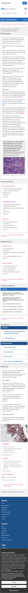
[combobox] (12, 13)
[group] (14, 332)
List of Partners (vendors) (7, 578)
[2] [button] (24, 95)
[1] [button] (23, 95)
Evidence (4, 516)
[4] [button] (20, 113)
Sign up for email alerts (7, 539)
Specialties (4, 507)
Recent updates (5, 505)
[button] (22, 20)
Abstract (8, 391)
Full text (4, 391)
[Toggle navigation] (25, 8)
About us (4, 533)
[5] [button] (22, 113)
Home (3, 503)
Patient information (6, 512)
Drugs (3, 518)
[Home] (8, 9)
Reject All (14, 586)
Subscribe (4, 531)
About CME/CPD (5, 535)
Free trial (4, 528)
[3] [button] (22, 97)
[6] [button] (23, 113)
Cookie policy (8, 569)
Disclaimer (4, 547)
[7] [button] (13, 124)
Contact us (4, 537)
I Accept (14, 582)
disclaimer (21, 491)
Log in (24, 3)
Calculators (4, 509)
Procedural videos (6, 514)
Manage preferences (14, 590)
